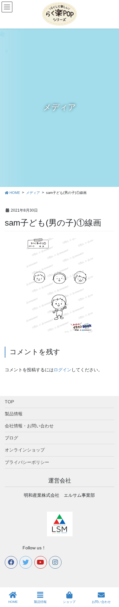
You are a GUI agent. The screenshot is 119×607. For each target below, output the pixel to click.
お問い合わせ (101, 602)
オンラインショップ (25, 449)
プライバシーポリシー (27, 462)
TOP (9, 401)
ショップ (69, 602)
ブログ (11, 437)
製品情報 (14, 413)
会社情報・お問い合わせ (29, 425)
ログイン (62, 369)
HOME (13, 602)
